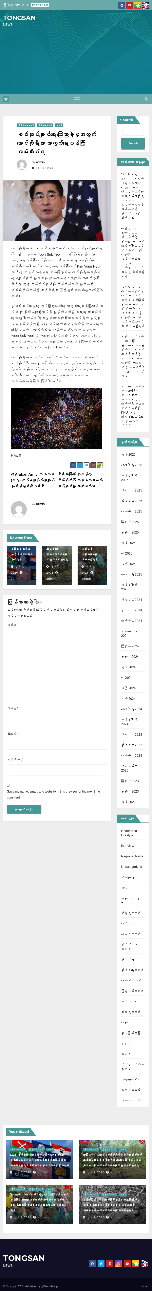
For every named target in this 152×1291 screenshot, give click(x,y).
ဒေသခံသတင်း (130, 934)
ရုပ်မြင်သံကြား (130, 1033)
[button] (146, 99)
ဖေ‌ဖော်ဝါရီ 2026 (131, 465)
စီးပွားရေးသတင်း (130, 913)
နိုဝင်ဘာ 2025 (131, 501)
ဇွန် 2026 (128, 454)
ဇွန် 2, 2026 (95, 1172)
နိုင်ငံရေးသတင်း (45, 125)
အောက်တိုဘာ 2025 (131, 511)
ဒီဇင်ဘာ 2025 (131, 490)
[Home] (6, 99)
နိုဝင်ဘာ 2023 (131, 745)
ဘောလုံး (124, 1022)
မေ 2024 (126, 677)
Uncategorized (131, 866)
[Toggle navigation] (77, 99)
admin (40, 162)
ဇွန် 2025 (128, 543)
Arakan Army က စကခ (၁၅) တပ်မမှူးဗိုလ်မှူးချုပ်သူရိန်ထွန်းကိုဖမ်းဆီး (33, 480)
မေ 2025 (126, 553)
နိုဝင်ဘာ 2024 (131, 610)
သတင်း (59, 125)
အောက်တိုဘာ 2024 (131, 621)
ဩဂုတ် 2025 (130, 522)
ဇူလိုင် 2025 (130, 532)
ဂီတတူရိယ (129, 877)
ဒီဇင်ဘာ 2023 (131, 734)
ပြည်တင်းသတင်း (132, 991)
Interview (127, 845)
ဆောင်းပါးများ (127, 923)
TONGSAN (19, 18)
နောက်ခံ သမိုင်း (131, 980)
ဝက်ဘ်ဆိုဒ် (15, 759)
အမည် (12, 708)
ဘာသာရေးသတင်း (130, 1012)
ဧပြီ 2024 (128, 688)
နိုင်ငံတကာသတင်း (26, 125)
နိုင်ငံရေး (127, 959)
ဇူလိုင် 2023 (130, 791)
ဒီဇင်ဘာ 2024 (131, 600)
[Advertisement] (76, 60)
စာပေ (124, 887)
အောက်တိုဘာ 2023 (131, 755)
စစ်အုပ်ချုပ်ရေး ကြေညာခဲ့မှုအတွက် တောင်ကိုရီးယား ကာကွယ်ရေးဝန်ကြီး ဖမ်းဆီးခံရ (56, 143)
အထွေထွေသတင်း (130, 1090)
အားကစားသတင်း (130, 1100)
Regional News (132, 856)
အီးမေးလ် (12, 734)
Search (126, 120)
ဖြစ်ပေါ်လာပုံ (129, 1001)
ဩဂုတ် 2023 (130, 781)
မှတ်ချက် (14, 625)
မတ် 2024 (128, 698)
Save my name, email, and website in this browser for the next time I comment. (54, 794)
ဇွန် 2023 (128, 802)
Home (144, 1286)
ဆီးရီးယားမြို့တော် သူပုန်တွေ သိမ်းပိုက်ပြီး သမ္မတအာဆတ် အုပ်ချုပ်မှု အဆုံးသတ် (80, 480)
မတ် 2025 (128, 564)
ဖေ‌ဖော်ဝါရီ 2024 (131, 709)
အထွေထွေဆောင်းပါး (130, 1079)
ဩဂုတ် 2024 (130, 646)
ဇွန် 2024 (128, 667)
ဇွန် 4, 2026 (22, 1172)
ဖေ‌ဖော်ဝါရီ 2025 (131, 574)
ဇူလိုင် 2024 (130, 656)
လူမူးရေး (126, 1043)
